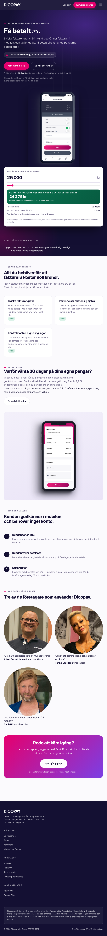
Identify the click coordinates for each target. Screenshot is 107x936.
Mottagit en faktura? (13, 849)
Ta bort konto (10, 872)
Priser (6, 840)
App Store (8, 890)
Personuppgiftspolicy (13, 876)
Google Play (9, 895)
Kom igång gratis (84, 5)
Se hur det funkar (44, 65)
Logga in (67, 5)
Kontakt (7, 863)
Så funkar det (10, 836)
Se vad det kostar (17, 401)
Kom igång (9, 844)
